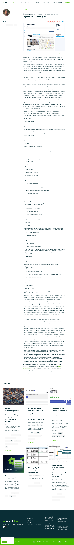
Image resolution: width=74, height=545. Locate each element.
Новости (43, 2)
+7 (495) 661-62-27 (25, 2)
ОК (4, 542)
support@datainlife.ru (66, 541)
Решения (38, 2)
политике (6, 539)
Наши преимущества (31, 516)
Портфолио (67, 2)
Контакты (60, 2)
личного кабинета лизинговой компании (55, 53)
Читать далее (8, 450)
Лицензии (29, 520)
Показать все (66, 383)
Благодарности (30, 518)
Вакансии (29, 522)
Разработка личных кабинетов (63, 516)
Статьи (48, 2)
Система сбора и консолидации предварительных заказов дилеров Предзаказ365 (63, 526)
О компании (54, 2)
